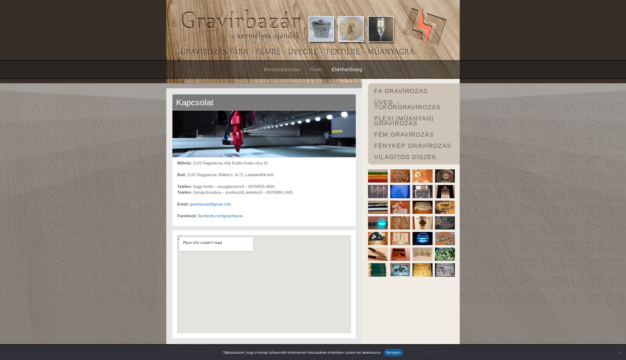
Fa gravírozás (401, 90)
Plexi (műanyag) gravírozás (404, 121)
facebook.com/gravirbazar (220, 216)
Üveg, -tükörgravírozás (407, 104)
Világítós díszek (405, 156)
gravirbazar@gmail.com (210, 204)
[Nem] (619, 352)
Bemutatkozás (282, 69)
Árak (316, 69)
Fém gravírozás (404, 134)
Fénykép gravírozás (412, 145)
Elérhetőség (347, 69)
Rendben (393, 352)
